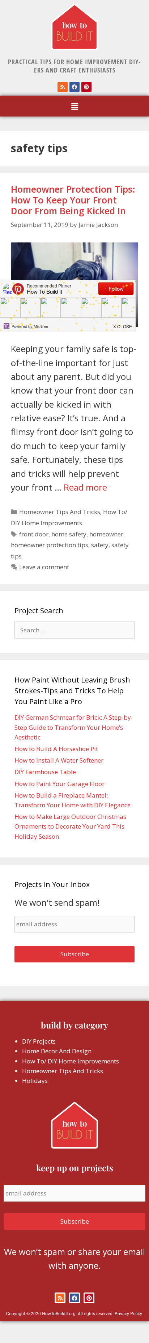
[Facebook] (74, 87)
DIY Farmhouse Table (45, 772)
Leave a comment (44, 567)
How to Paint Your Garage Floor (59, 784)
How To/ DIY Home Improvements (70, 1061)
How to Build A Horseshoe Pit (56, 749)
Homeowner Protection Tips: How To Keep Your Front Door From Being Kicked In (73, 200)
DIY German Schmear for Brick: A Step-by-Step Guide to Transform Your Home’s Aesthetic (73, 727)
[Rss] (63, 87)
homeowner (106, 534)
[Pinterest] (86, 87)
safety (99, 545)
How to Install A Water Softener (58, 760)
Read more (85, 487)
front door (33, 534)
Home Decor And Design (56, 1051)
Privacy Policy (128, 1313)
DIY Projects (39, 1041)
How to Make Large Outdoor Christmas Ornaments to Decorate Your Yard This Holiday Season (70, 826)
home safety (68, 534)
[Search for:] (74, 630)
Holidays (35, 1080)
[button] (74, 106)
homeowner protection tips (49, 545)
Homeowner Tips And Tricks (59, 512)
